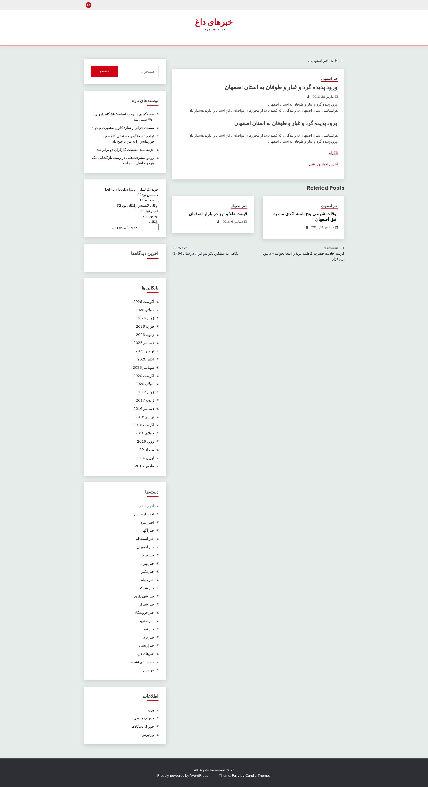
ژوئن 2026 (145, 318)
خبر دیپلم (147, 579)
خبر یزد (148, 637)
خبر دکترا (147, 571)
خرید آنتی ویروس (124, 227)
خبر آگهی (147, 530)
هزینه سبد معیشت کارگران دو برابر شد (125, 149)
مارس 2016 (144, 466)
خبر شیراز (146, 604)
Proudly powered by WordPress (183, 775)
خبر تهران (147, 563)
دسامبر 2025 (144, 342)
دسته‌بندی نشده (142, 662)
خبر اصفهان (329, 78)
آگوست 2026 (143, 301)
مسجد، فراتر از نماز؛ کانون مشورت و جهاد (123, 127)
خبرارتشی (146, 645)
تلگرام (333, 152)
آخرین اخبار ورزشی (323, 164)
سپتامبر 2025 (143, 367)
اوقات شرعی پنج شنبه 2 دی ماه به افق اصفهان (305, 216)
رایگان (153, 221)
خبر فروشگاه (144, 612)
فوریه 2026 (145, 326)
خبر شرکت (146, 588)
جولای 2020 (144, 383)
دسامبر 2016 (144, 408)
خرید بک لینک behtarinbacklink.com (131, 189)
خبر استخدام (145, 538)
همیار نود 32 (149, 210)
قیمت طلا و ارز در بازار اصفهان (218, 213)
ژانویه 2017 (145, 400)
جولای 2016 (144, 433)
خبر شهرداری (144, 596)
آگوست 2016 (143, 425)
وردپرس (148, 734)
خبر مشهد (146, 620)
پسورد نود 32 (148, 200)
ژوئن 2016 (145, 441)
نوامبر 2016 (145, 416)
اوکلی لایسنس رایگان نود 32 (137, 205)
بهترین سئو (150, 216)
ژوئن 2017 (145, 392)
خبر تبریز (147, 555)
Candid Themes (258, 775)
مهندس (148, 670)
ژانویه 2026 (145, 334)
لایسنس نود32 (147, 194)
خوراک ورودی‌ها (142, 718)
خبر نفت (148, 629)
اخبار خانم (146, 506)
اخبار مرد (147, 522)
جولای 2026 (144, 310)
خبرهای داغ (214, 22)
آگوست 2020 (143, 375)
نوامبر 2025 (145, 351)
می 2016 (146, 449)
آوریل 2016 (145, 458)
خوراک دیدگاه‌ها (143, 726)
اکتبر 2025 (145, 359)
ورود (150, 710)
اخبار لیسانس (144, 514)
